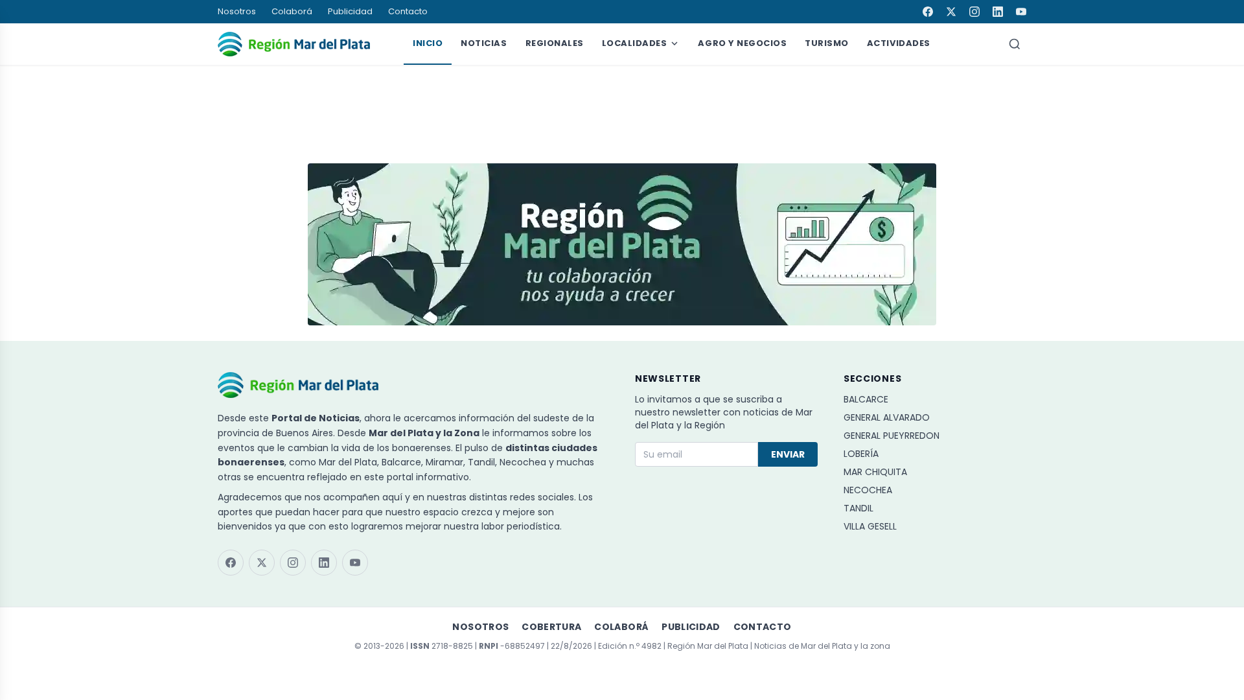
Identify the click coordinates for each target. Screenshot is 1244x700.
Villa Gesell (870, 526)
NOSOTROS (480, 626)
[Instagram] (974, 11)
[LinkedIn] (998, 11)
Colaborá (291, 11)
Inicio (428, 43)
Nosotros (237, 11)
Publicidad (350, 11)
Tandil (858, 508)
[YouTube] (1021, 11)
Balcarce (866, 399)
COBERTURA (551, 626)
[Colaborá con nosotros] (622, 244)
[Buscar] (1014, 44)
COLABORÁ (621, 626)
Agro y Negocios (742, 43)
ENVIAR (788, 454)
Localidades (634, 43)
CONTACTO (762, 626)
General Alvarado (887, 417)
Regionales (554, 43)
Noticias (484, 43)
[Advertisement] (622, 108)
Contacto (408, 11)
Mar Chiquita (875, 471)
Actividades (898, 43)
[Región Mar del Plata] (294, 44)
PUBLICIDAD (691, 626)
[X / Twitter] (951, 11)
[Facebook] (928, 11)
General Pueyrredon (891, 435)
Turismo (827, 43)
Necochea (868, 490)
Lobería (861, 453)
